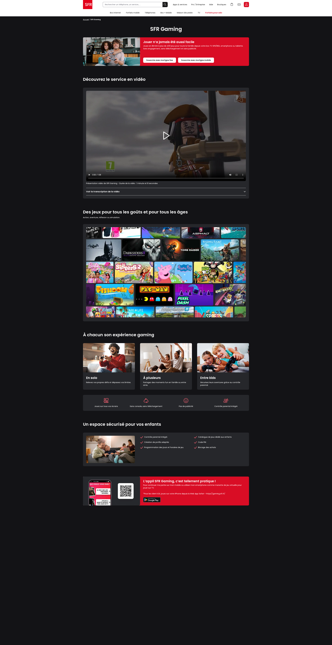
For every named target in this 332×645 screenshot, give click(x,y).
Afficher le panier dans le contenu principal (232, 4)
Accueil (86, 19)
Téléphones (150, 12)
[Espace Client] (246, 4)
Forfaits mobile (133, 12)
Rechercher (165, 4)
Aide (211, 4)
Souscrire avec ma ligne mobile (196, 60)
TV (199, 12)
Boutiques (221, 4)
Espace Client (246, 4)
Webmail (239, 4)
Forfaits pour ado (213, 12)
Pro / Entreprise (198, 4)
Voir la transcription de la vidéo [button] (103, 191)
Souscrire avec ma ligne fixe (159, 60)
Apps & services (180, 4)
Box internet (115, 12)
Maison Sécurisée (185, 12)
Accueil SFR (87, 4)
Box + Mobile (166, 12)
